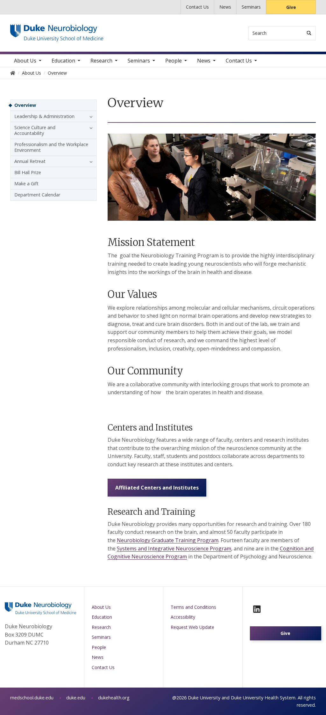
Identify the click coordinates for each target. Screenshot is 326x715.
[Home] (56, 30)
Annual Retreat (30, 161)
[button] (89, 116)
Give (291, 7)
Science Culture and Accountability (34, 130)
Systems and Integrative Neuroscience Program (174, 548)
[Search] (309, 33)
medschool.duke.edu (31, 698)
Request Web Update (192, 627)
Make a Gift (26, 184)
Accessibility (183, 617)
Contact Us (197, 7)
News (225, 7)
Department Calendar (37, 195)
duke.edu (75, 698)
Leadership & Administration (44, 116)
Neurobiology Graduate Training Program (167, 540)
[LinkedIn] (257, 609)
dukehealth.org (114, 698)
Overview (25, 105)
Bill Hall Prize (27, 172)
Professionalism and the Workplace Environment (51, 147)
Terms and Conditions (193, 607)
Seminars (251, 7)
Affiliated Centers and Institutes (157, 487)
